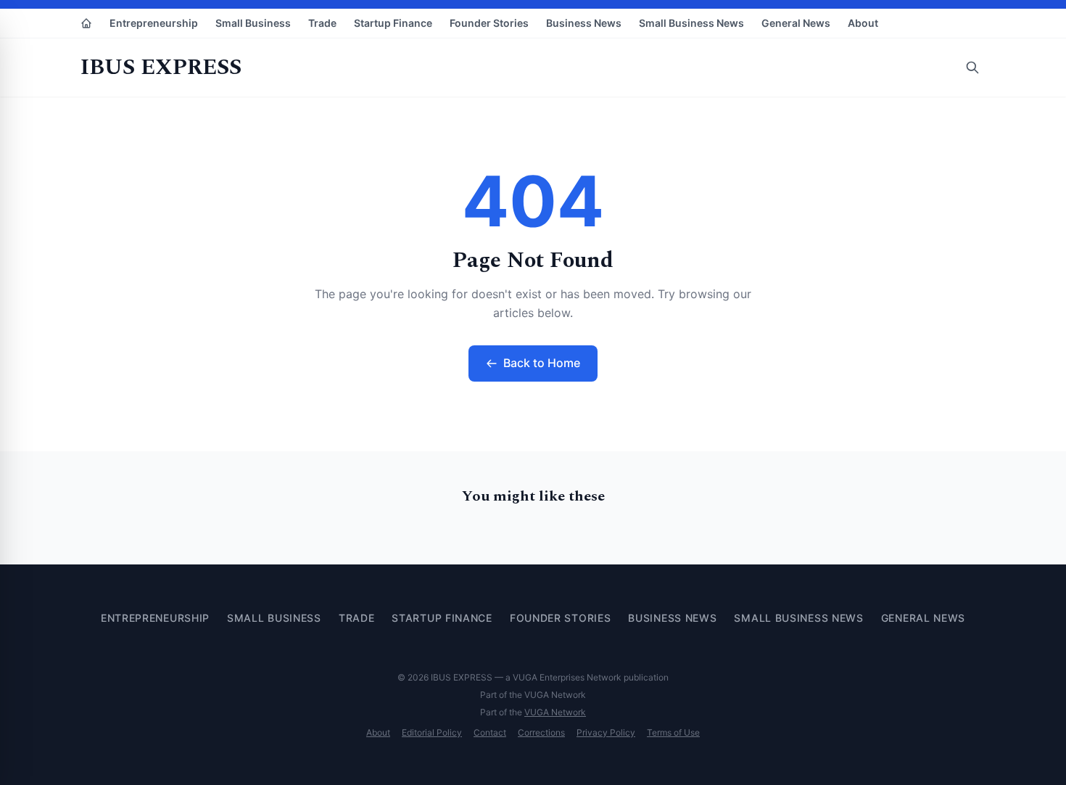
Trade (322, 23)
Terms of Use (673, 732)
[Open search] (972, 67)
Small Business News (691, 23)
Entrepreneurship (154, 23)
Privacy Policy (606, 732)
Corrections (541, 732)
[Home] (86, 23)
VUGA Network (555, 712)
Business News (583, 23)
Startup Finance (393, 23)
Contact (490, 732)
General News (795, 23)
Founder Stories (489, 23)
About (863, 23)
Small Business (253, 23)
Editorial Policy (432, 732)
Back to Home (541, 362)
